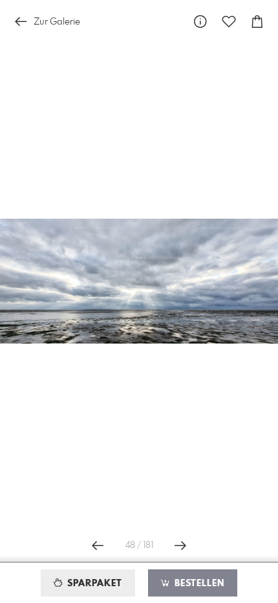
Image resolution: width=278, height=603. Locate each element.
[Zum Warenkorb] (257, 21)
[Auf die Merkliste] (229, 21)
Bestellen (197, 583)
